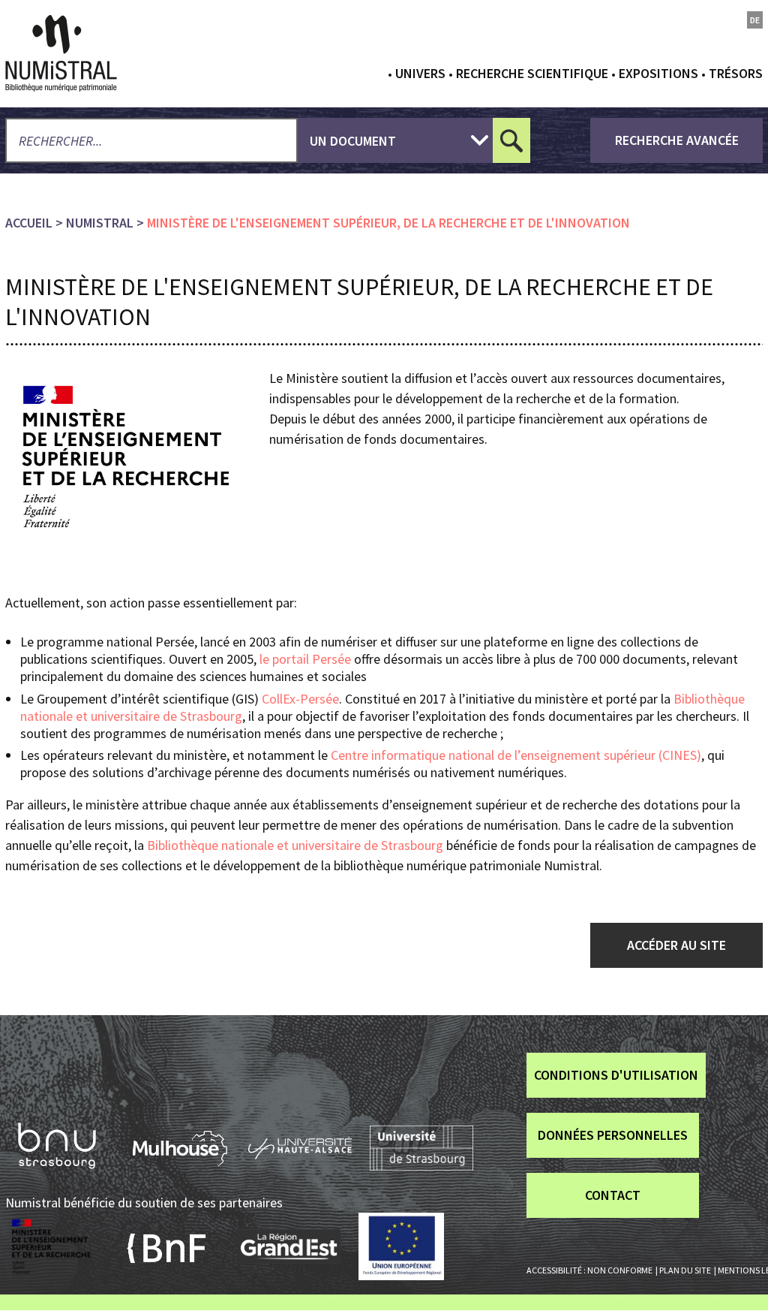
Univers (420, 73)
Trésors (736, 73)
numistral (100, 222)
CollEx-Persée (299, 698)
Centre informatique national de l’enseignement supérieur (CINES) (514, 755)
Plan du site (685, 1270)
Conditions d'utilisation (616, 1074)
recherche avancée (677, 140)
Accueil (28, 222)
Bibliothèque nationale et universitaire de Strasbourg (295, 845)
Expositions (658, 73)
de (755, 20)
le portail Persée (305, 659)
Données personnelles (613, 1135)
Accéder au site (676, 945)
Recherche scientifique (532, 73)
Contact (612, 1195)
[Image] (126, 456)
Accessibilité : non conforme (589, 1270)
